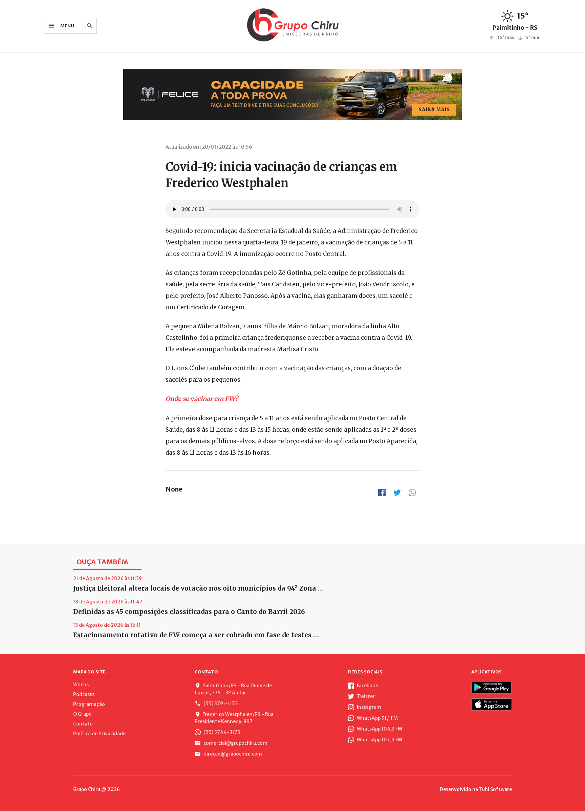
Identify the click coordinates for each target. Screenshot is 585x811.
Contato (83, 724)
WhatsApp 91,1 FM (377, 718)
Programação (89, 704)
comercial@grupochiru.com (234, 743)
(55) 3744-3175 (221, 732)
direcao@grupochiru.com (232, 754)
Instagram (368, 707)
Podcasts (83, 694)
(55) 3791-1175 (220, 703)
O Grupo (82, 714)
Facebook (367, 686)
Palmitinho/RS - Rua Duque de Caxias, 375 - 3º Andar (233, 689)
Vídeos (81, 685)
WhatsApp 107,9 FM (379, 740)
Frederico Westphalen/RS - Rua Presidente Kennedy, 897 (234, 717)
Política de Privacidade (99, 734)
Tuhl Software (495, 789)
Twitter (365, 696)
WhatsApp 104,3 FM (379, 729)
